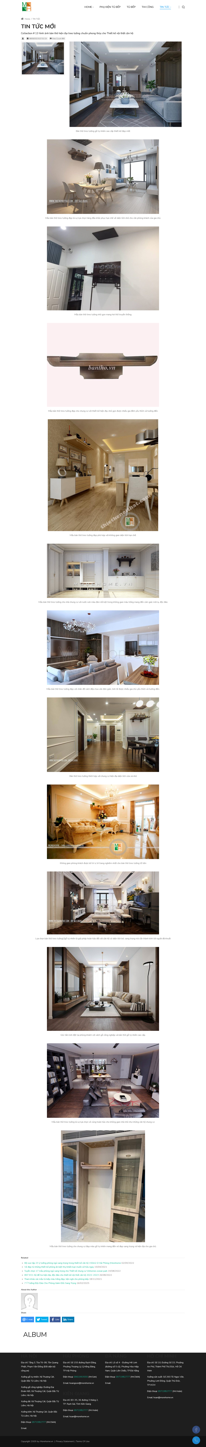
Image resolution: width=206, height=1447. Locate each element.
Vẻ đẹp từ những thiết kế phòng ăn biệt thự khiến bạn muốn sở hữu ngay (59, 1266)
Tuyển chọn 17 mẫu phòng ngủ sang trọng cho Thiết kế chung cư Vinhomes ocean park (66, 1271)
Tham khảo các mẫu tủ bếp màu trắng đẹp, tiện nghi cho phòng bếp (56, 1279)
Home (27, 19)
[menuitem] (89, 7)
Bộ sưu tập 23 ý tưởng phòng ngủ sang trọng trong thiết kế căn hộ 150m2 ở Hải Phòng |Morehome (72, 1263)
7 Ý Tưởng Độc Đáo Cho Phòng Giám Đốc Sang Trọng (50, 1283)
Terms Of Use (83, 1441)
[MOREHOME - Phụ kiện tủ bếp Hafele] (26, 7)
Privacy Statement (65, 1441)
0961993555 (81, 1376)
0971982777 (39, 1422)
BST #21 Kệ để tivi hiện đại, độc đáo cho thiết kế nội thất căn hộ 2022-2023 (61, 1275)
